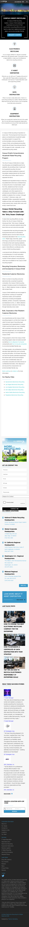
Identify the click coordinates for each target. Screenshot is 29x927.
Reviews (4, 864)
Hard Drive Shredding (7, 852)
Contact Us (4, 828)
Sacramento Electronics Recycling (14, 382)
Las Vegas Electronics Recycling (14, 384)
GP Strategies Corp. (9, 731)
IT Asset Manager (8, 698)
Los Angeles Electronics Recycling (14, 387)
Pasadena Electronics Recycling (14, 395)
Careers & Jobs (5, 830)
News (3, 866)
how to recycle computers (19, 344)
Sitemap (4, 870)
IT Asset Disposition (14, 71)
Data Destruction (14, 93)
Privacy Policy (5, 868)
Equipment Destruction (14, 115)
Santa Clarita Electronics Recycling (15, 392)
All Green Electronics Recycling (9, 914)
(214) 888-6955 (18, 1)
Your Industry (5, 862)
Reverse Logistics (6, 848)
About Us (4, 824)
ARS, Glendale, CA (9, 764)
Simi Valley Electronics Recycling (14, 390)
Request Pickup (6, 854)
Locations (4, 832)
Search (14, 811)
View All (23, 585)
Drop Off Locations (6, 859)
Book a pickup (6, 371)
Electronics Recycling (14, 50)
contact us (15, 371)
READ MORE (7, 794)
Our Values (4, 826)
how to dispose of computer (16, 342)
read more (20, 600)
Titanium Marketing (13, 919)
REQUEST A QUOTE (14, 35)
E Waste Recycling (6, 850)
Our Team (4, 834)
